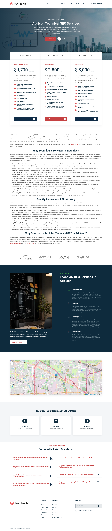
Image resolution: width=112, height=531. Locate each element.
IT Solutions (64, 4)
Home (48, 4)
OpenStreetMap (93, 394)
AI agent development (57, 517)
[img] (56, 377)
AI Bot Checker (74, 144)
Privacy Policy (44, 509)
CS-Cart (54, 514)
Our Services (50, 38)
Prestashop (54, 504)
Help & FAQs (44, 512)
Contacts (85, 4)
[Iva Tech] (18, 3)
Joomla (54, 512)
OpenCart (54, 507)
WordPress (54, 509)
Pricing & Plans (44, 507)
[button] (56, 375)
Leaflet (86, 394)
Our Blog (78, 4)
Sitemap (43, 514)
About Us (43, 504)
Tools (71, 4)
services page (30, 243)
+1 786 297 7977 (97, 4)
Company (55, 4)
